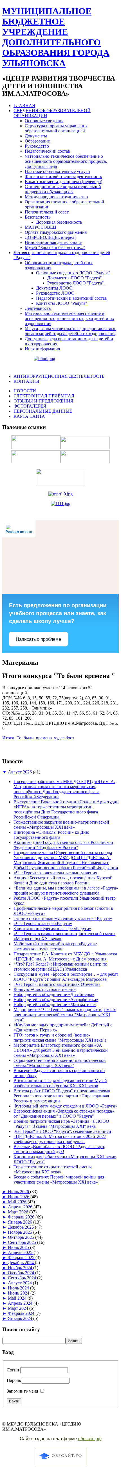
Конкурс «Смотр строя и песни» (45, 989)
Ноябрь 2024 (20, 1267)
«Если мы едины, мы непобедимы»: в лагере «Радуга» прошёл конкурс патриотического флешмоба (66, 890)
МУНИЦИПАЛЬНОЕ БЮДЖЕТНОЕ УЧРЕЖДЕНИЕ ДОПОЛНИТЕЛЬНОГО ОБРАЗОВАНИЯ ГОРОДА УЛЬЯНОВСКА (55, 37)
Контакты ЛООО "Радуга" (61, 303)
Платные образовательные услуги (57, 171)
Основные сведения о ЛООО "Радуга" (73, 272)
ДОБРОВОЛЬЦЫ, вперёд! (50, 237)
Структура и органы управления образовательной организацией (56, 128)
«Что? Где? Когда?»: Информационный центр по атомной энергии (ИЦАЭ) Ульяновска (60, 966)
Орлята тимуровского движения (56, 232)
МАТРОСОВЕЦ (40, 227)
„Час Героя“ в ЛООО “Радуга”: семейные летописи (62, 1131)
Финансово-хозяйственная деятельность (63, 176)
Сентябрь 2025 (22, 1242)
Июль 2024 (19, 1288)
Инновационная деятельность (53, 242)
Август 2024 (20, 1282)
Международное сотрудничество (56, 196)
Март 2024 (18, 1308)
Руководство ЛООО (55, 293)
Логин (13, 1370)
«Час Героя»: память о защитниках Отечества (57, 984)
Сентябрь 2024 (22, 1277)
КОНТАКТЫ (26, 381)
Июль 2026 (19, 1191)
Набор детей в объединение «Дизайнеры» (54, 994)
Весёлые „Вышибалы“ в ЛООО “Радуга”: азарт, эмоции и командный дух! (59, 1149)
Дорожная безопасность (59, 222)
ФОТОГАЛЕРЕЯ (30, 406)
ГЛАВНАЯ (24, 105)
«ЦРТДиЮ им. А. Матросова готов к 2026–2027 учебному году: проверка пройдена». (60, 1139)
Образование (37, 141)
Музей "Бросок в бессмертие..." (55, 247)
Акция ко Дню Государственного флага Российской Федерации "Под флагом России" (63, 845)
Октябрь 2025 (21, 1237)
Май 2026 (18, 1201)
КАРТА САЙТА (29, 416)
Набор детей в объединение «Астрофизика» (56, 999)
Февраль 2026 (21, 1217)
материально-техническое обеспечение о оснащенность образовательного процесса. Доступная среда (66, 161)
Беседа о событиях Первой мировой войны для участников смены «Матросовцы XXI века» (59, 1179)
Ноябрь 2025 (20, 1232)
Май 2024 (18, 1298)
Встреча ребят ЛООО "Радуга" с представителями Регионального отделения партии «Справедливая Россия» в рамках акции (62, 1095)
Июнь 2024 (19, 1293)
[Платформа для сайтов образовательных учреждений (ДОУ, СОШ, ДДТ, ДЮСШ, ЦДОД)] (60, 1466)
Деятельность (38, 308)
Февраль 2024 (21, 1313)
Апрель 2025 (20, 1252)
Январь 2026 (20, 1222)
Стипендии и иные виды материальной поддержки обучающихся (63, 189)
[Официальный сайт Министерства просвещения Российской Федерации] (60, 494)
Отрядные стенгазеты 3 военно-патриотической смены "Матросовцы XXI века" (60, 1063)
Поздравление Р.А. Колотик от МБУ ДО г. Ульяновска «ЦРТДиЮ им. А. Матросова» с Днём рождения (65, 956)
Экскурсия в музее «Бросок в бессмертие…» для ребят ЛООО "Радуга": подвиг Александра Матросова (66, 977)
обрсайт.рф (90, 1438)
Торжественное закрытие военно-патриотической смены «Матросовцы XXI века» (61, 825)
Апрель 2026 (20, 1206)
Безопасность (37, 217)
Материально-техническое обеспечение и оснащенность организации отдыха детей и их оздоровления (69, 318)
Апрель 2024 (20, 1303)
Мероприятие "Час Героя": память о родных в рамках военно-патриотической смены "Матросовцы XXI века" (65, 1014)
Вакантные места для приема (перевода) (63, 181)
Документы (36, 136)
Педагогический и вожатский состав (71, 298)
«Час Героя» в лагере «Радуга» (43, 923)
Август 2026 (20, 772)
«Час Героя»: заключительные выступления (55, 872)
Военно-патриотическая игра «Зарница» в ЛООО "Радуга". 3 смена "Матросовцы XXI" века (61, 1124)
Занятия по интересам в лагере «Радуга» (52, 928)
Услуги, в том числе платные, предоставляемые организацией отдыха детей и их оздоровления (70, 331)
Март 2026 (18, 1211)
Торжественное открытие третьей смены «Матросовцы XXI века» (53, 1169)
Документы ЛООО (54, 288)
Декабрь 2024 (21, 1262)
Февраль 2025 (21, 1257)
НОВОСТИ (25, 390)
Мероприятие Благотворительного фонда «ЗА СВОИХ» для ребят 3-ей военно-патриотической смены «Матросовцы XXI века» (61, 1050)
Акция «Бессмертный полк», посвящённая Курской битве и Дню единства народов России (63, 880)
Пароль (14, 1380)
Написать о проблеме (38, 639)
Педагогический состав (47, 151)
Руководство (37, 146)
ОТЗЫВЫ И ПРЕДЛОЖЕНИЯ (43, 401)
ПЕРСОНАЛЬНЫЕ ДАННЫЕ (43, 411)
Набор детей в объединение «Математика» (55, 1004)
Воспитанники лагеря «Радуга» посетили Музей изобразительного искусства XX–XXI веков (60, 1083)
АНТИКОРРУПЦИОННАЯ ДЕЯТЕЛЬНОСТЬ (59, 376)
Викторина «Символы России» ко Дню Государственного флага (51, 835)
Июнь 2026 (19, 1196)
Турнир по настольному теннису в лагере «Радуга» (63, 918)
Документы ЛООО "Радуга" (74, 277)
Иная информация (42, 348)
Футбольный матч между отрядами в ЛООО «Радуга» (65, 1106)
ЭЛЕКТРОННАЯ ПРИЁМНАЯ (44, 395)
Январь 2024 (20, 1318)
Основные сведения (44, 120)
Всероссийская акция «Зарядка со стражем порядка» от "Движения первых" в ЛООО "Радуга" (64, 1114)
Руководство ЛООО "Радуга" (75, 283)
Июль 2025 (19, 1247)
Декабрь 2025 (21, 1227)
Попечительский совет (47, 212)
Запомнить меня (22, 1391)
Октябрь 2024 (21, 1272)
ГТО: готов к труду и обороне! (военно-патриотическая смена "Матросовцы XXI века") (60, 1037)
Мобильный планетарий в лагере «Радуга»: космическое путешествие (55, 946)
